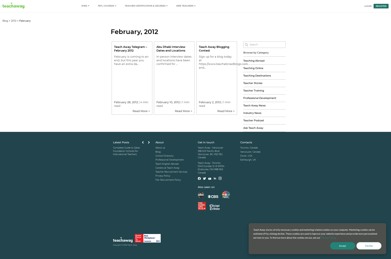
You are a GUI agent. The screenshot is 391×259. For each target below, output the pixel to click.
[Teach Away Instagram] (220, 179)
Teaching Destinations (257, 75)
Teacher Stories (252, 83)
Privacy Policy (162, 175)
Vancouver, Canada (250, 151)
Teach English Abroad (167, 164)
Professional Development (259, 98)
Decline (369, 245)
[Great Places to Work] (148, 239)
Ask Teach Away (253, 128)
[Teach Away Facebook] (199, 179)
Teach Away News (254, 105)
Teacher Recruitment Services (171, 171)
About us (160, 147)
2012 (13, 20)
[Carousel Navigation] (146, 143)
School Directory (164, 155)
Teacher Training (253, 90)
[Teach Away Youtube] (209, 179)
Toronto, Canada (249, 147)
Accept (342, 245)
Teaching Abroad (254, 60)
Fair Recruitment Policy (168, 180)
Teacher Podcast (253, 120)
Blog (5, 20)
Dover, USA (246, 155)
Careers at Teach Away (167, 167)
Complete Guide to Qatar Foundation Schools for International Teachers (126, 151)
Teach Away (132, 245)
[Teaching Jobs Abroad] (123, 240)
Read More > (141, 111)
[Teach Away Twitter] (204, 179)
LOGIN (367, 6)
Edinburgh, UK (248, 159)
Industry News (252, 113)
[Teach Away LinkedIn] (214, 179)
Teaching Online (253, 68)
